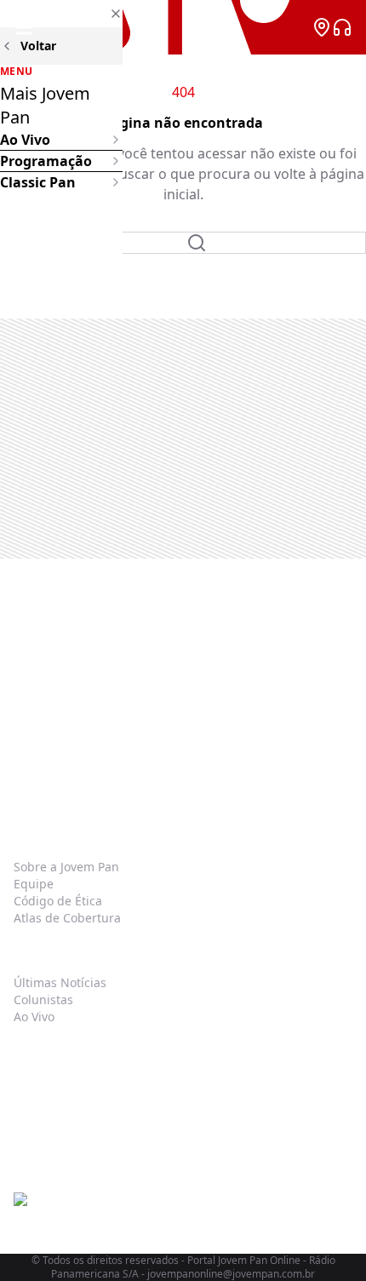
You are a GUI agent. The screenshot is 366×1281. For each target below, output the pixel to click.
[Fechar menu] (61, 13)
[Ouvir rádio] (342, 27)
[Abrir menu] (24, 27)
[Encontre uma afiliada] (322, 27)
